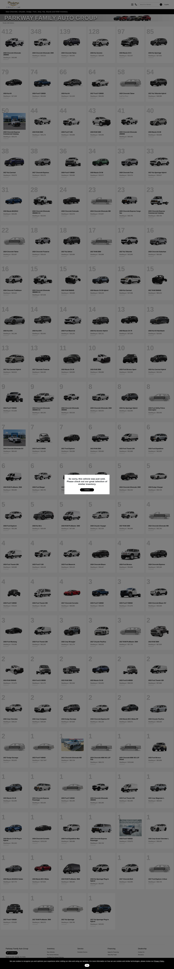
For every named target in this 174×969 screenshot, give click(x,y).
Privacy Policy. (159, 961)
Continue (87, 489)
